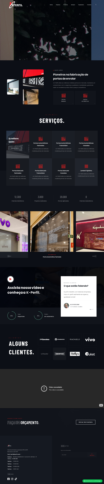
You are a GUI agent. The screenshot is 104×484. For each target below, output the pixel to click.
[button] (94, 256)
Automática (52, 254)
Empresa (58, 4)
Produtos (65, 4)
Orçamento (81, 4)
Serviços (73, 4)
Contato (89, 4)
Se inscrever (92, 454)
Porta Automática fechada (52, 257)
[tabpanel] (78, 298)
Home (51, 4)
